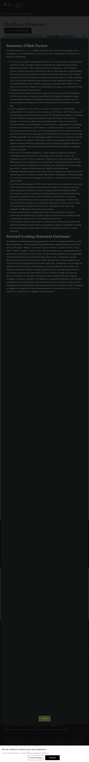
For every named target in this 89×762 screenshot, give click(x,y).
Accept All (52, 758)
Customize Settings (35, 758)
